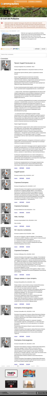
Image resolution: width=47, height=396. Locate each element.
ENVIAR (43, 48)
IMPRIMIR (37, 48)
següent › (33, 366)
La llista (21, 6)
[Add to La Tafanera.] (11, 48)
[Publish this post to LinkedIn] (17, 48)
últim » (37, 366)
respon (15, 168)
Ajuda (32, 6)
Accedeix (32, 1)
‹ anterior (8, 366)
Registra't (38, 1)
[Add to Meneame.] (12, 48)
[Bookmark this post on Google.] (16, 48)
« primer (3, 366)
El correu (15, 6)
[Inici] (9, 3)
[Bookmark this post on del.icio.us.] (13, 48)
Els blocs (9, 6)
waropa (7, 31)
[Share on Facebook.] (14, 48)
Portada (3, 6)
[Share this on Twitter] (18, 48)
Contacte (27, 6)
